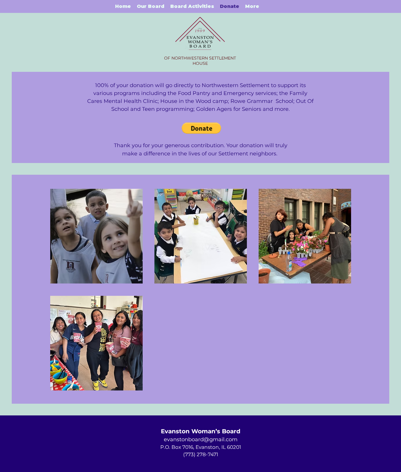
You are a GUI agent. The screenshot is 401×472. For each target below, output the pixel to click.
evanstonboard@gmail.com (200, 439)
